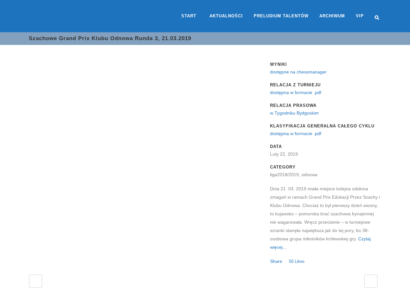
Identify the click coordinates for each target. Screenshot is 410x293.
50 (297, 261)
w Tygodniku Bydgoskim (294, 113)
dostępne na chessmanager (298, 71)
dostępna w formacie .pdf (295, 92)
